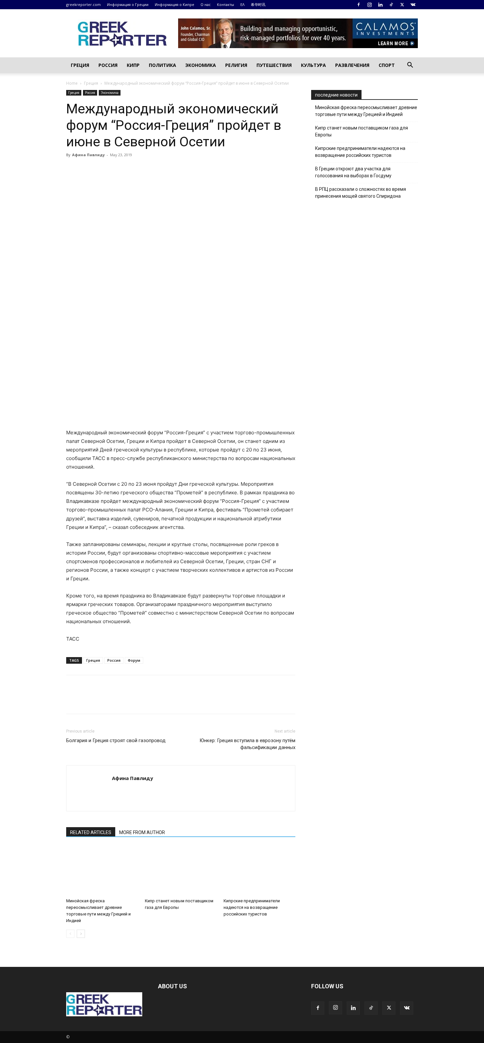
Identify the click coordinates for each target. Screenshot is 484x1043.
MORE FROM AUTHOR (142, 832)
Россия (108, 65)
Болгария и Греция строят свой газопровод (116, 740)
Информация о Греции (127, 4)
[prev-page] (70, 934)
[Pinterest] (103, 169)
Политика (162, 65)
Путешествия (274, 65)
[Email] (133, 169)
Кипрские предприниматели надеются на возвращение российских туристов (252, 907)
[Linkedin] (380, 4)
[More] (149, 169)
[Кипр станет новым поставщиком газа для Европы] (181, 870)
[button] (410, 66)
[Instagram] (369, 4)
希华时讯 (258, 4)
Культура (313, 65)
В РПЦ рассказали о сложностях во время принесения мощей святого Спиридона (360, 193)
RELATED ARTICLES (90, 832)
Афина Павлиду (88, 154)
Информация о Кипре (174, 4)
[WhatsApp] (118, 169)
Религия (236, 65)
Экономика (200, 65)
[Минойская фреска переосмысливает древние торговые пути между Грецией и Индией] (102, 870)
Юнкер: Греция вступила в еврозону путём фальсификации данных (247, 744)
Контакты (225, 4)
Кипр (133, 65)
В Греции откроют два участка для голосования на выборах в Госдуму (353, 172)
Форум (134, 660)
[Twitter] (402, 4)
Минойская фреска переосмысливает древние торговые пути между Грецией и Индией (366, 111)
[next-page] (81, 934)
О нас (206, 4)
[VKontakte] (413, 4)
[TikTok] (391, 4)
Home (72, 83)
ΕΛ (242, 4)
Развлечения (352, 65)
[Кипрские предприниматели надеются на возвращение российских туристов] (259, 870)
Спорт (387, 65)
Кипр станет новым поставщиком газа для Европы (361, 131)
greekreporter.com (83, 4)
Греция (80, 65)
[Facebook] (358, 4)
